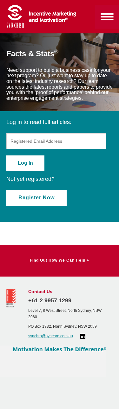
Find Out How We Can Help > (59, 260)
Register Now (36, 197)
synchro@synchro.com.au (50, 336)
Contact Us (40, 291)
